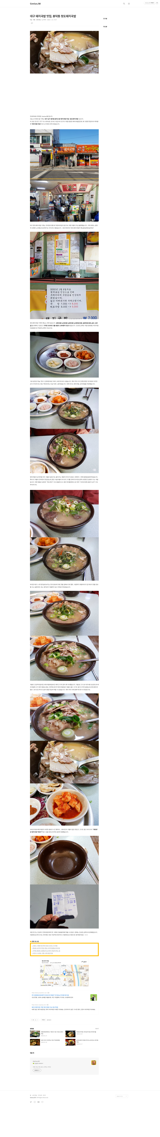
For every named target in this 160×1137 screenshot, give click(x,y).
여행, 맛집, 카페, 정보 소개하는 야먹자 (42, 1067)
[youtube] (39, 1102)
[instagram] (35, 1102)
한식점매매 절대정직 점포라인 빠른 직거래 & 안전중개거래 (50, 995)
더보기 (97, 1029)
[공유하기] (36, 1020)
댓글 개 (32, 1053)
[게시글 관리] (38, 1020)
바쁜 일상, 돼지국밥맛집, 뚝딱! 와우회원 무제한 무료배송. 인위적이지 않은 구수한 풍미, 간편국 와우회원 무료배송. (63, 1009)
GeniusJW (35, 3)
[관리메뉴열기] (157, 3)
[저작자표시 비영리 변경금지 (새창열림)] (49, 1020)
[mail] (42, 1102)
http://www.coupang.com (39, 1004)
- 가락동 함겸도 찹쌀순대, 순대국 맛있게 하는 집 (46, 951)
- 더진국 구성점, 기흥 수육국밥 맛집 (42, 953)
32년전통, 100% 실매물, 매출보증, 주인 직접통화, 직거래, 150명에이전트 (52, 997)
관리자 (44, 1095)
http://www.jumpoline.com (39, 992)
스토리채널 (34, 1095)
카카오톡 (40, 1095)
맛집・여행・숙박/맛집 (35, 20)
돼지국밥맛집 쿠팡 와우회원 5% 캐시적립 (45, 1007)
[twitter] (31, 1102)
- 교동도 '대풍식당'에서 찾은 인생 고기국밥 (44, 946)
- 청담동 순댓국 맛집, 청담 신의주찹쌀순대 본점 (46, 948)
